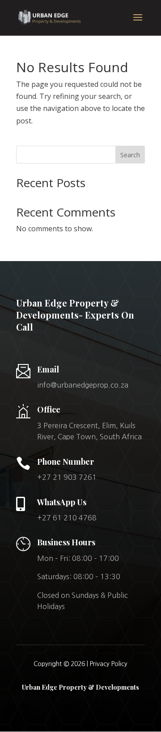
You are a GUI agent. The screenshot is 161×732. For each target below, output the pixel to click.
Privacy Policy (108, 664)
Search (130, 155)
